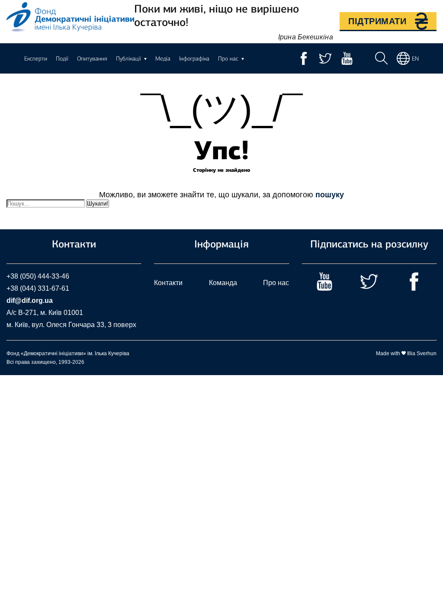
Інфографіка (194, 58)
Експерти (35, 58)
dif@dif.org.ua (29, 300)
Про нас (276, 282)
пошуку (329, 194)
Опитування (92, 58)
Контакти (168, 282)
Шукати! (97, 203)
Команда (223, 282)
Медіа (162, 58)
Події (62, 58)
